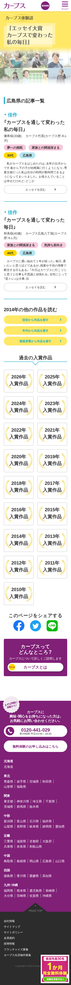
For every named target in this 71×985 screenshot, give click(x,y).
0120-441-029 (35, 730)
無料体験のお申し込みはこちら (35, 746)
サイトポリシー (13, 932)
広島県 (27, 155)
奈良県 (21, 846)
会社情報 (9, 921)
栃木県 (34, 806)
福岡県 (8, 890)
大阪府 (47, 841)
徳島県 (8, 876)
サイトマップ (12, 927)
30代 (10, 155)
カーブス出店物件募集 (17, 955)
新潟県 (8, 821)
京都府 (34, 841)
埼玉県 (37, 801)
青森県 (8, 781)
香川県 (21, 876)
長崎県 (50, 890)
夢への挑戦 (15, 147)
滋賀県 (21, 841)
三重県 (8, 841)
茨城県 (8, 806)
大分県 (8, 896)
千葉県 (50, 801)
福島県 (21, 786)
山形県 (8, 786)
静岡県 (47, 826)
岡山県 (34, 861)
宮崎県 (21, 896)
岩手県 (21, 781)
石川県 (34, 821)
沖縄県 (47, 896)
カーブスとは (35, 667)
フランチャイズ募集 (16, 949)
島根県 (21, 861)
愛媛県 (34, 876)
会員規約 (9, 938)
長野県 (21, 826)
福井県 (47, 821)
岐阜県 (34, 826)
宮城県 (34, 781)
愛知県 (60, 826)
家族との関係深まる (46, 147)
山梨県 (8, 826)
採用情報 (9, 943)
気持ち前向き (53, 245)
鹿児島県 (35, 890)
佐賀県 (34, 896)
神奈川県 (23, 801)
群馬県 (21, 806)
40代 (10, 253)
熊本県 (21, 890)
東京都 (8, 801)
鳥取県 (8, 861)
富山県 (21, 821)
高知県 (47, 876)
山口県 (60, 861)
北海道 (8, 767)
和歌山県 (35, 846)
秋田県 (47, 781)
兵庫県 (8, 846)
